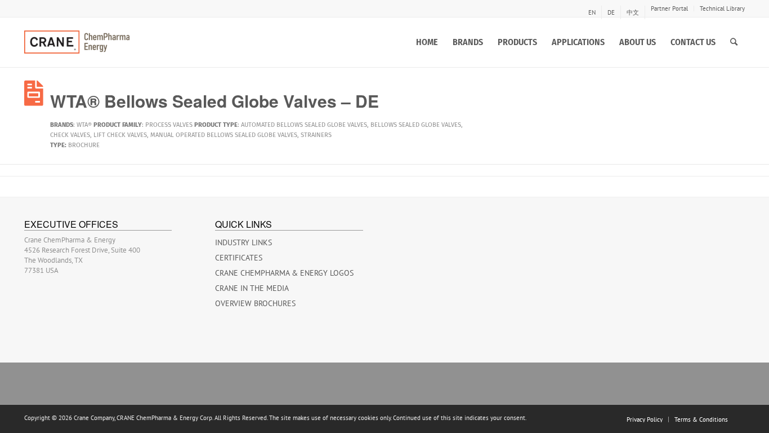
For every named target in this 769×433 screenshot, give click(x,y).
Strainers (316, 135)
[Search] (734, 42)
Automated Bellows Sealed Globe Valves (304, 125)
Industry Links (243, 242)
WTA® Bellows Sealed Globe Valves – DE (214, 101)
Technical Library (722, 8)
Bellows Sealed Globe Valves (415, 125)
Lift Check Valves (120, 135)
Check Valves (70, 135)
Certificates (238, 258)
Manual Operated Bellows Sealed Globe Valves (223, 135)
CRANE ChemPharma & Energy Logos (284, 273)
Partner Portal (669, 8)
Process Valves (169, 125)
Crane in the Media (252, 288)
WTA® (84, 125)
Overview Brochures (255, 303)
